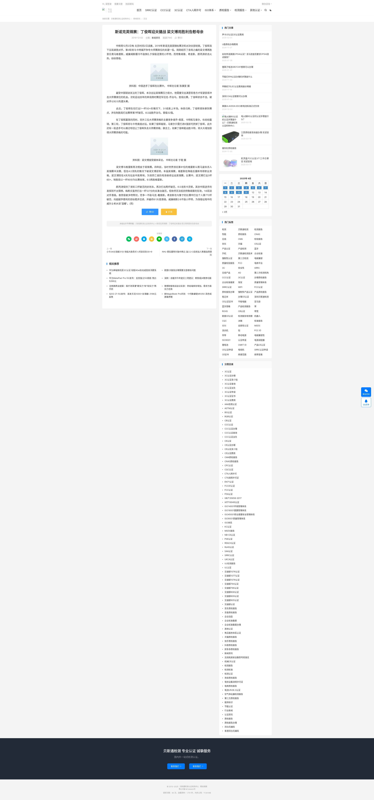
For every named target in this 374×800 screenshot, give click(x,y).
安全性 (241, 268)
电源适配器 (259, 340)
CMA (240, 239)
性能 (224, 234)
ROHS (225, 311)
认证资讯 (229, 714)
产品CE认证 (259, 345)
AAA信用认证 (231, 404)
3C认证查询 (230, 384)
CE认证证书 (227, 301)
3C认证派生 (230, 388)
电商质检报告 (231, 686)
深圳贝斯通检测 (261, 296)
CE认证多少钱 (231, 449)
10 (239, 192)
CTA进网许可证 (232, 477)
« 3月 (224, 212)
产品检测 (242, 248)
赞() (178, 37)
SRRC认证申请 (261, 349)
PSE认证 (228, 539)
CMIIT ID (242, 345)
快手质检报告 (231, 641)
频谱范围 (242, 354)
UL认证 (228, 567)
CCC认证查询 (231, 432)
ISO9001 (226, 340)
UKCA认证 (229, 559)
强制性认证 (227, 258)
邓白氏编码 (230, 726)
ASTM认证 (229, 408)
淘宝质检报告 (231, 677)
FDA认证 (229, 494)
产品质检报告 (260, 292)
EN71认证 (229, 481)
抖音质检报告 (231, 645)
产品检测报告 (244, 306)
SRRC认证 (151, 10)
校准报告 (258, 321)
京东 (224, 244)
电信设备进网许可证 (234, 682)
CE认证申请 (227, 349)
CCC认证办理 (231, 428)
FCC (240, 263)
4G (239, 272)
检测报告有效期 (245, 316)
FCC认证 (258, 287)
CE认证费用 (230, 453)
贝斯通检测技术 (245, 253)
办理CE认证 (243, 296)
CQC (224, 321)
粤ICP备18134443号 (187, 789)
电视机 (241, 349)
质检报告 (224, 10)
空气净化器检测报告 (234, 694)
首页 (139, 10)
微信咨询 (266, 4)
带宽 (256, 311)
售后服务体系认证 (233, 633)
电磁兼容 (258, 258)
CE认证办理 (230, 445)
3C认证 (178, 10)
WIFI (240, 287)
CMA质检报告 (231, 457)
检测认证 (229, 673)
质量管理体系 (260, 282)
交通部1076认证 (232, 571)
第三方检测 (243, 258)
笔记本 (225, 296)
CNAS (257, 234)
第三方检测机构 (261, 272)
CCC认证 (165, 10)
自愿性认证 (243, 325)
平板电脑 (242, 301)
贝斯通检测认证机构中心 (103, 10)
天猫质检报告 (231, 637)
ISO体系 (209, 10)
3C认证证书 (230, 396)
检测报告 (240, 10)
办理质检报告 (260, 277)
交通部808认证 (232, 592)
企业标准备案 (228, 282)
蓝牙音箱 (226, 306)
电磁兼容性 (259, 335)
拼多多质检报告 (232, 649)
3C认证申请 (230, 392)
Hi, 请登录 (106, 4)
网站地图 (203, 786)
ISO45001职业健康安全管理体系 (240, 514)
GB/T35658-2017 (233, 498)
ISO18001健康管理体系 (235, 510)
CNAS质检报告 (231, 461)
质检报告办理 (228, 292)
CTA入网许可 (193, 10)
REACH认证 (230, 543)
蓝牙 (256, 248)
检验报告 (258, 239)
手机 (224, 253)
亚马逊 (257, 301)
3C (223, 268)
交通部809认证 (232, 596)
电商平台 (258, 263)
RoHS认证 (229, 547)
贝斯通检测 (243, 229)
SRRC (257, 268)
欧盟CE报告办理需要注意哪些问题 (180, 270)
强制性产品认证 (245, 292)
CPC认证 (229, 465)
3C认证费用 (230, 400)
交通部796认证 (232, 588)
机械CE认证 (230, 661)
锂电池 (225, 345)
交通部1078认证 (232, 579)
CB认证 (241, 311)
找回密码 (129, 4)
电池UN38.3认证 (232, 690)
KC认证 (228, 526)
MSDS (257, 325)
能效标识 (229, 702)
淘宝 (240, 282)
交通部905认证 (232, 600)
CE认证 (257, 244)
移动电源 (242, 335)
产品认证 (226, 248)
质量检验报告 (228, 263)
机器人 (257, 316)
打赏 (168, 212)
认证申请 (242, 340)
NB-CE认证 (230, 535)
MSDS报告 (229, 530)
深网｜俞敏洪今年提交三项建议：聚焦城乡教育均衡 (187, 278)
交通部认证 (230, 604)
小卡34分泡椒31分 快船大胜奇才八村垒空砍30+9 (129, 251)
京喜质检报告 (231, 612)
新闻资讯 (136, 19)
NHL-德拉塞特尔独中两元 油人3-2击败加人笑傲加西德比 (187, 253)
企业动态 (229, 616)
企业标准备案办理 (233, 624)
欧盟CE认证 (227, 316)
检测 (224, 229)
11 (246, 192)
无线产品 (226, 272)
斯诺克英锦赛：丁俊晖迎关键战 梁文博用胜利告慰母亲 (159, 32)
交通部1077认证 (232, 575)
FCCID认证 (230, 486)
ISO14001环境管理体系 (235, 506)
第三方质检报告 (232, 698)
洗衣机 (225, 330)
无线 (224, 239)
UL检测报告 (230, 563)
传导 (224, 335)
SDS (224, 325)
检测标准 (229, 669)
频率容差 (258, 354)
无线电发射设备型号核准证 (237, 657)
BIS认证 (228, 412)
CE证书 (225, 354)
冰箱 (240, 321)
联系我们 (176, 766)
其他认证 (255, 10)
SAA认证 (229, 551)
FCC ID (257, 330)
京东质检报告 (231, 608)
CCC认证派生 (231, 437)
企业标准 (258, 253)
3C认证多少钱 (231, 379)
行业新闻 (229, 710)
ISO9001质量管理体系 (235, 518)
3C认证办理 (230, 375)
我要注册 (118, 4)
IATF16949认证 (232, 502)
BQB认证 (229, 416)
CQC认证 (229, 469)
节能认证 (229, 706)
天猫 (240, 244)
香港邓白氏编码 (232, 731)
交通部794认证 (232, 584)
